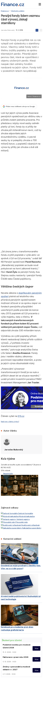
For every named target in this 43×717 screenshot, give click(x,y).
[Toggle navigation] (40, 4)
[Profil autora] (6, 441)
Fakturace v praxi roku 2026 (15, 657)
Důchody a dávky (17, 11)
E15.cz (21, 416)
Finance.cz (5, 11)
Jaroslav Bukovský (8, 30)
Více (36, 648)
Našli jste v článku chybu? (10, 422)
